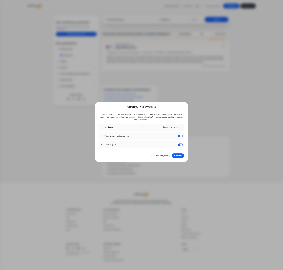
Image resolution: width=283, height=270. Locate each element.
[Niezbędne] (180, 127)
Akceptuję (178, 156)
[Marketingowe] (180, 144)
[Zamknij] (184, 105)
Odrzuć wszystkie (160, 156)
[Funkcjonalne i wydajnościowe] (180, 136)
